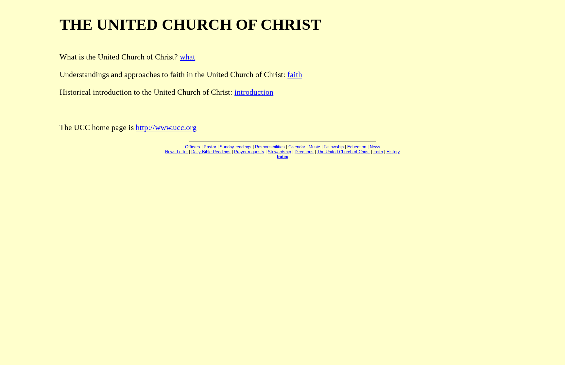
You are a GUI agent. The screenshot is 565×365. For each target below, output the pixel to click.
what (187, 57)
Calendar (296, 146)
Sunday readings (235, 146)
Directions (304, 151)
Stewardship (279, 151)
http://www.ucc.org (166, 127)
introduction (253, 92)
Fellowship (334, 146)
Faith (378, 151)
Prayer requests (249, 151)
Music (314, 146)
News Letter (176, 151)
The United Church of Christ (343, 151)
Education (356, 146)
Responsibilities (270, 146)
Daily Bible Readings (211, 151)
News (375, 146)
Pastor (210, 146)
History (393, 151)
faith (294, 74)
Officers (192, 146)
